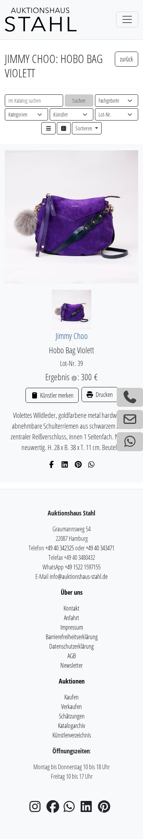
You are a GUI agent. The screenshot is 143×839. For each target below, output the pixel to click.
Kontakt (71, 608)
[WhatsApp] (91, 464)
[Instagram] (37, 809)
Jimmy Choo (72, 335)
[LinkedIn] (65, 464)
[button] (48, 128)
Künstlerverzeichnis (71, 735)
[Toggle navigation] (127, 19)
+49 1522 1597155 (82, 567)
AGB (72, 655)
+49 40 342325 (59, 548)
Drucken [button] (104, 394)
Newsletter (71, 665)
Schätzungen (72, 716)
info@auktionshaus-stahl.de (79, 576)
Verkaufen (71, 706)
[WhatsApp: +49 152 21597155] (130, 441)
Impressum (71, 627)
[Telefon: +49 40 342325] (130, 397)
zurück (126, 59)
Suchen (78, 100)
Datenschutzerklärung (71, 646)
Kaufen (71, 697)
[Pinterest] (78, 464)
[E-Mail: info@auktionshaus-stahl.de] (130, 419)
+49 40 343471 (100, 548)
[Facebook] (51, 464)
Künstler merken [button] (56, 395)
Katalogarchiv (71, 725)
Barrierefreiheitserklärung (72, 636)
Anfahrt (71, 617)
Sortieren (84, 128)
